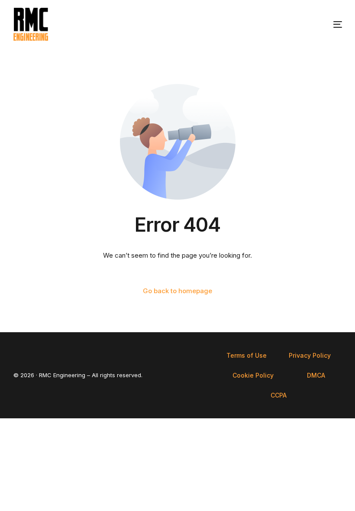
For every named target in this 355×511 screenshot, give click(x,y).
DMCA (316, 375)
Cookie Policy (253, 375)
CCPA (279, 395)
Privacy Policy (310, 355)
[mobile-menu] (325, 24)
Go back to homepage (177, 291)
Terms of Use (246, 355)
